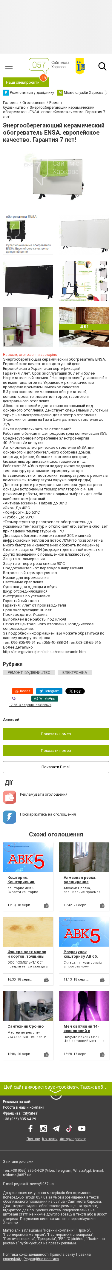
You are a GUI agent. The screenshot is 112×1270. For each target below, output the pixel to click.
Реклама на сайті (18, 1102)
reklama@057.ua (17, 1175)
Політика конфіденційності (26, 1254)
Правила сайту (62, 1254)
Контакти (50, 1139)
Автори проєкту (73, 1139)
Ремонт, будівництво (29, 672)
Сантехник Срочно (25, 1026)
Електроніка (74, 672)
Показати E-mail (56, 767)
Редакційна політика (41, 1259)
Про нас (33, 1139)
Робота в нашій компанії (23, 1107)
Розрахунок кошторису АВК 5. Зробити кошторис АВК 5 (82, 959)
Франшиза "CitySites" (21, 1113)
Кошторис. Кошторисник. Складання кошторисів (21, 884)
